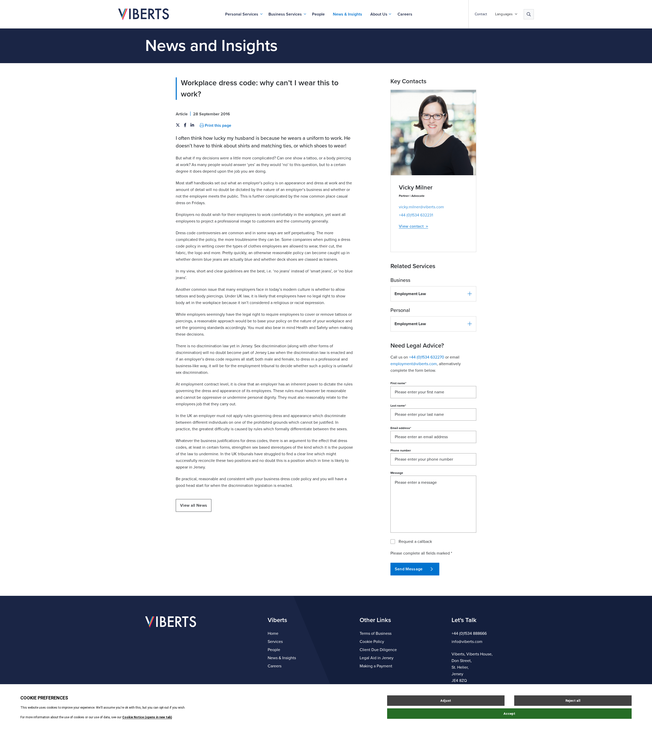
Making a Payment (376, 666)
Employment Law (410, 293)
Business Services (285, 14)
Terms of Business (375, 633)
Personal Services (241, 14)
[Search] (529, 14)
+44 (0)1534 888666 (469, 633)
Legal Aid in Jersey (376, 657)
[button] (433, 293)
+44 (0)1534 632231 (416, 215)
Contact (481, 14)
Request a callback (415, 541)
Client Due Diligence (378, 649)
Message (396, 473)
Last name (398, 405)
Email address (400, 428)
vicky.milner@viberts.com (421, 207)
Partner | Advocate (412, 196)
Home (273, 633)
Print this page (217, 125)
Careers (405, 14)
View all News (193, 505)
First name (398, 383)
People (318, 14)
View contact (411, 226)
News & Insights (347, 14)
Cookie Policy (372, 641)
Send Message (409, 569)
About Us (378, 14)
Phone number (400, 450)
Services (275, 641)
